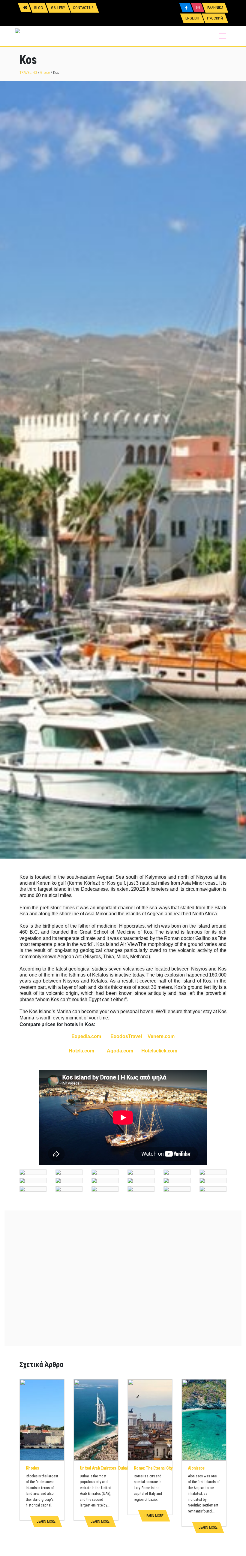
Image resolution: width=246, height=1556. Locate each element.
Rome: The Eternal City (153, 1468)
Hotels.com (81, 1050)
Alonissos (196, 1468)
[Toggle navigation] (222, 36)
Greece (45, 72)
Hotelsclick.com (159, 1050)
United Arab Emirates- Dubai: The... (109, 1468)
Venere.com (161, 1036)
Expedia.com (86, 1036)
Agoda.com (120, 1050)
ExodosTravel (126, 1036)
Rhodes (32, 1468)
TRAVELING (28, 72)
